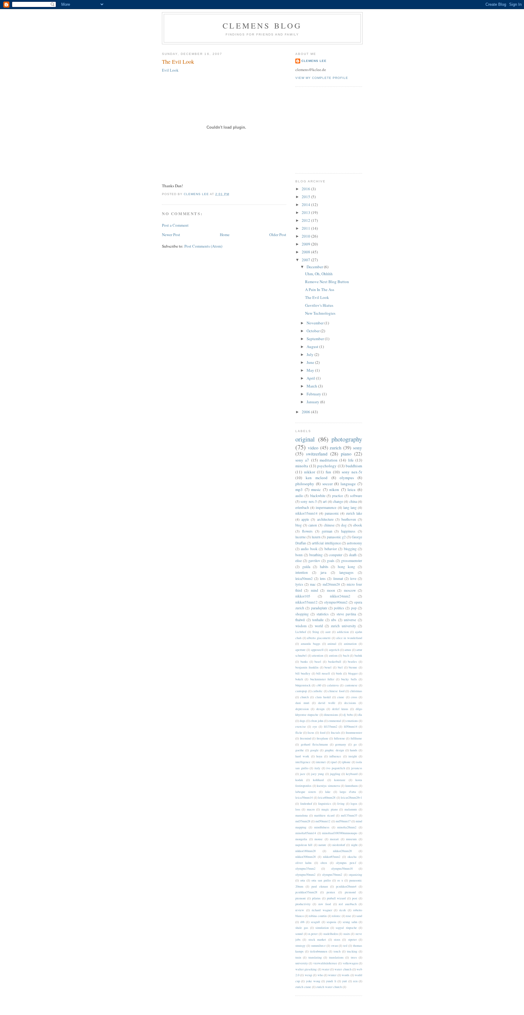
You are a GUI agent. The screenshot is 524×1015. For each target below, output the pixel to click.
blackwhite (317, 495)
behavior (330, 548)
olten (324, 863)
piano (346, 454)
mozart (334, 839)
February (314, 394)
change (338, 501)
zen (355, 981)
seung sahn (350, 922)
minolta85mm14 (305, 833)
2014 (306, 204)
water (325, 969)
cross (354, 697)
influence (335, 756)
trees (354, 957)
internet (321, 762)
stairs (346, 934)
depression (302, 709)
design (320, 709)
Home (225, 234)
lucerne (300, 537)
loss (297, 809)
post (354, 898)
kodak (299, 780)
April (311, 378)
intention (301, 572)
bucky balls (349, 679)
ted (345, 945)
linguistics (324, 803)
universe (350, 619)
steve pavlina (346, 614)
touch (337, 951)
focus (310, 732)
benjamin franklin (306, 667)
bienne (353, 667)
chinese (329, 525)
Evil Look (170, 70)
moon (331, 590)
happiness (348, 531)
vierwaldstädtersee (325, 963)
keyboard (352, 774)
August (313, 346)
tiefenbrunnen (318, 951)
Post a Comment (175, 225)
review (299, 910)
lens (323, 578)
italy (317, 768)
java (323, 572)
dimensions (331, 714)
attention (317, 655)
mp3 (299, 489)
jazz (302, 774)
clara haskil (323, 697)
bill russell (323, 673)
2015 (306, 196)
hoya (319, 756)
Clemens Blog (262, 25)
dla (360, 714)
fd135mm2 (330, 726)
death (353, 555)
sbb (302, 922)
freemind (305, 738)
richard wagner (322, 910)
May (311, 370)
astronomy (354, 543)
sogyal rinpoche (346, 927)
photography (346, 439)
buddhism (354, 466)
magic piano (329, 809)
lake (328, 792)
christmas (356, 691)
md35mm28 (302, 821)
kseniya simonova (328, 785)
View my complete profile (321, 78)
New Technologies (320, 313)
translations (336, 957)
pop (354, 608)
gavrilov (314, 560)
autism (333, 655)
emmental (334, 721)
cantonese (351, 685)
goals (330, 560)
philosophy (304, 483)
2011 (306, 228)
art (325, 501)
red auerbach (347, 904)
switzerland (317, 454)
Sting (315, 632)
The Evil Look (317, 297)
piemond (350, 892)
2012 (306, 220)
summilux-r (318, 945)
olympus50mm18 (342, 868)
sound (299, 934)
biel (340, 667)
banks (304, 661)
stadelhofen (330, 934)
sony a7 (302, 460)
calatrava (333, 685)
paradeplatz (319, 608)
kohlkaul (318, 780)
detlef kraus (340, 709)
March (312, 386)
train (298, 957)
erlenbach (302, 507)
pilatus (316, 898)
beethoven (348, 519)
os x (340, 880)
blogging (350, 548)
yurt (344, 981)
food (322, 732)
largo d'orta (348, 792)
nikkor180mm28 (305, 851)
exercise (300, 726)
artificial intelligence (326, 543)
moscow (350, 590)
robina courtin (318, 916)
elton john (317, 721)
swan (334, 945)
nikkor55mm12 (306, 602)
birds (339, 673)
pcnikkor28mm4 (346, 886)
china (353, 501)
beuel (327, 667)
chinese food (336, 691)
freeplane (322, 738)
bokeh (299, 679)
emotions (352, 721)
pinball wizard (336, 898)
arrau (347, 650)
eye (315, 726)
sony (357, 448)
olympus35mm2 (305, 868)
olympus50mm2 (305, 874)
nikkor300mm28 (305, 856)
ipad (334, 762)
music (316, 489)
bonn (299, 555)
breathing (316, 555)
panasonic (332, 513)
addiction (343, 632)
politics (339, 608)
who (320, 975)
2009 (306, 244)
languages (346, 572)
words (345, 975)
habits (324, 566)
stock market (317, 939)
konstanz (339, 780)
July (310, 354)
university (301, 963)
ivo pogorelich (335, 768)
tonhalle (318, 619)
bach (346, 655)
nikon (334, 489)
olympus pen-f (346, 863)
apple (305, 519)
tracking (352, 951)
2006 (306, 411)
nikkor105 (302, 596)
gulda (306, 566)
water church (342, 969)
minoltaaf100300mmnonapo (339, 833)
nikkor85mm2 (331, 856)
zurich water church (329, 987)
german (327, 531)
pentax (331, 892)
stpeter (352, 939)
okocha (352, 856)
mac (313, 584)
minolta (301, 466)
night (354, 845)
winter (332, 975)
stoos (337, 939)
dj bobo (348, 714)
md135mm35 (349, 815)
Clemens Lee (314, 61)
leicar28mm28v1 (351, 797)
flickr (298, 732)
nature (322, 845)
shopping (302, 614)
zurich (335, 448)
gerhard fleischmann (314, 744)
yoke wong (313, 981)
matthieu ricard (324, 815)
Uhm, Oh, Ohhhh (319, 273)
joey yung (317, 774)
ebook (357, 525)
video (313, 448)
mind (314, 590)
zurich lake (354, 513)
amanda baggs (310, 643)
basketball (334, 661)
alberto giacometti (319, 638)
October (314, 330)
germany (340, 744)
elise (298, 560)
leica (351, 489)
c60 (319, 685)
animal (332, 643)
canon (312, 525)
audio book (309, 548)
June (311, 362)
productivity (303, 904)
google (314, 750)
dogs (302, 721)
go (355, 744)
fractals (335, 732)
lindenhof (306, 803)
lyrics (299, 584)
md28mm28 (331, 584)
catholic (317, 691)
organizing (355, 874)
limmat (338, 578)
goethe (299, 750)
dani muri (302, 703)
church (304, 697)
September (316, 338)
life (351, 460)
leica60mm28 (326, 797)
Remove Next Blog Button (327, 281)
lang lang (350, 507)
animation (350, 643)
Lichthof (300, 632)
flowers (307, 531)
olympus (347, 477)
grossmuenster (351, 560)
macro (311, 809)
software (356, 495)
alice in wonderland (349, 638)
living (340, 803)
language (348, 483)
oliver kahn (303, 863)
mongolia (301, 839)
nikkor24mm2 (340, 596)
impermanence (326, 507)
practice (337, 495)
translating (315, 957)
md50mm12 (322, 821)
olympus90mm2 (336, 602)
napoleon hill (303, 845)
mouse (318, 839)
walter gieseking (306, 969)
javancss (356, 768)
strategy (300, 945)
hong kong (346, 566)
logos (354, 803)
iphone (346, 762)
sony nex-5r (352, 472)
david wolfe (326, 703)
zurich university (343, 626)
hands (353, 750)
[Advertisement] (313, 129)
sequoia (331, 922)
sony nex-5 (309, 501)
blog (298, 525)
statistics (323, 614)
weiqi (308, 975)
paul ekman (319, 886)
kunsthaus (351, 785)
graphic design (334, 750)
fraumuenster (354, 732)
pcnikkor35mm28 (306, 892)
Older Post (277, 234)
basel (317, 661)
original (305, 439)
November (315, 323)
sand (359, 916)
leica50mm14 (304, 797)
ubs (333, 619)
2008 (306, 252)
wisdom (301, 626)
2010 (306, 236)
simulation (322, 927)
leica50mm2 (304, 578)
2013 (306, 212)
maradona (301, 815)
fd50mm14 (350, 726)
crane (340, 697)
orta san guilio (321, 880)
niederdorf (338, 845)
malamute (350, 809)
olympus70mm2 (332, 874)
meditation (329, 460)
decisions (350, 703)
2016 (306, 188)
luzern (316, 537)
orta (302, 880)
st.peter (312, 934)
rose (348, 916)
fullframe (356, 738)
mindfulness (321, 827)
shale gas (301, 927)
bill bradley (302, 673)
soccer (327, 483)
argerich (334, 650)
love (353, 578)
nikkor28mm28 (342, 851)
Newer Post (171, 234)
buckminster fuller (322, 679)
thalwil (300, 619)
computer (335, 555)
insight (352, 756)
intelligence (303, 762)
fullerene (339, 738)
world (319, 626)
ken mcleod (317, 477)
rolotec (336, 916)
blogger (353, 673)
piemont (300, 898)
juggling (335, 774)
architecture (325, 519)
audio (299, 495)
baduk (358, 655)
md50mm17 (343, 821)
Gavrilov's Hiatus (319, 305)
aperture (300, 650)
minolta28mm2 (346, 827)
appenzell (317, 650)
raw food (324, 904)
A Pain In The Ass (319, 289)
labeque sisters (305, 792)
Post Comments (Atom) (203, 246)
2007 (306, 259)
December (315, 266)
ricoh (342, 910)
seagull (315, 922)
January (313, 401)
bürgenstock (303, 685)
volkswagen (350, 963)
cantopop (301, 691)
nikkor (309, 472)
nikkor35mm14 (306, 513)
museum (351, 839)
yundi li (331, 981)
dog (344, 525)
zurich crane (303, 987)
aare (328, 632)
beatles (352, 661)
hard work (302, 756)
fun (328, 472)
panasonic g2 (336, 537)
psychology (327, 466)
